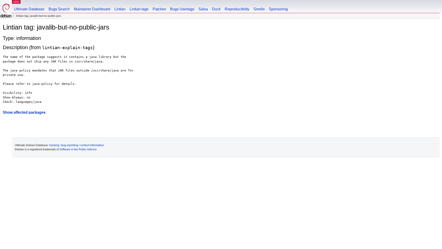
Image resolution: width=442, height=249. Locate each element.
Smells (259, 9)
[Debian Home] (6, 9)
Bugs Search (59, 9)
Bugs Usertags (182, 9)
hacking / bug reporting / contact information (76, 145)
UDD (16, 1)
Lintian (119, 9)
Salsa (203, 9)
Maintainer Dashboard (92, 9)
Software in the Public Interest (77, 149)
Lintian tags (139, 9)
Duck (216, 9)
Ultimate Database (29, 9)
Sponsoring (278, 9)
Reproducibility (237, 9)
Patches (159, 9)
